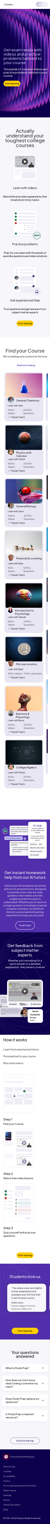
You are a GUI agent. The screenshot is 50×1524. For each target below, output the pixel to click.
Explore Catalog (26, 365)
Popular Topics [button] (18, 417)
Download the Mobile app (22, 1456)
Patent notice (9, 1490)
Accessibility (9, 1476)
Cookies (7, 1471)
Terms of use (9, 1466)
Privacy (6, 1481)
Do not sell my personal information (19, 1485)
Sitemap (7, 1495)
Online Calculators (11, 1504)
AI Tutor (6, 1500)
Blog (5, 1509)
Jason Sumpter (35, 1013)
